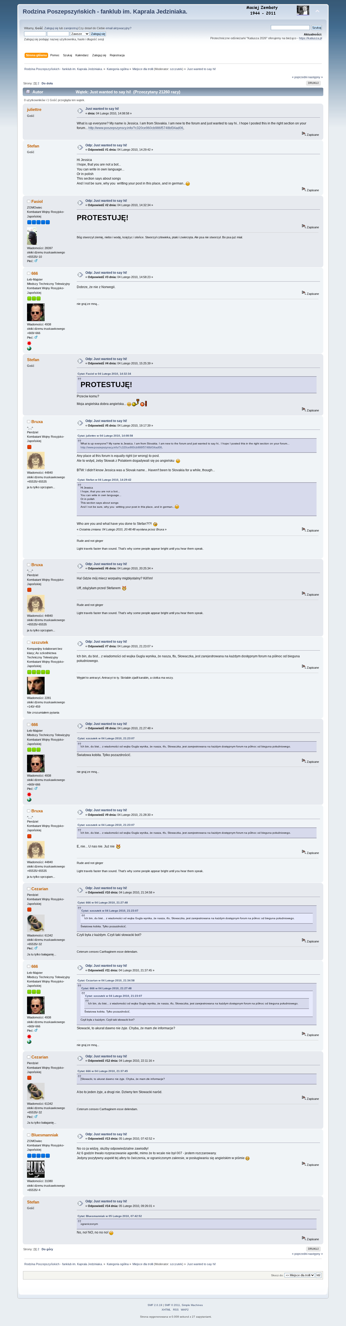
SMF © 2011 (172, 1305)
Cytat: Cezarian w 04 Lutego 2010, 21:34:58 (106, 980)
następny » (315, 77)
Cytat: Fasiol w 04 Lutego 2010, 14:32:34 (104, 373)
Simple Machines (192, 1305)
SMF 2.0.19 (155, 1305)
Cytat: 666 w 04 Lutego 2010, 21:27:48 (103, 902)
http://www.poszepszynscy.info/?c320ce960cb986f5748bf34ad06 (135, 128)
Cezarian (39, 888)
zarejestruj (71, 28)
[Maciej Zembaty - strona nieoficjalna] (29, 349)
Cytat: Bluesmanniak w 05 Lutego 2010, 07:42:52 (110, 1216)
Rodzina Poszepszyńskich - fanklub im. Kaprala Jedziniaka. (105, 11)
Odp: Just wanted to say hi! (106, 145)
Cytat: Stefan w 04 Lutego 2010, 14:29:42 (104, 479)
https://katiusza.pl (310, 38)
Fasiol (37, 201)
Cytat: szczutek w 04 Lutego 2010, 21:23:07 (106, 738)
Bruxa (37, 421)
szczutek (176, 69)
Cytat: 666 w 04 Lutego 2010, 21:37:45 (103, 1071)
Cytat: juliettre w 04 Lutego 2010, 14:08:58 (105, 435)
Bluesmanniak (44, 1135)
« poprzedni (299, 77)
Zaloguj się (51, 28)
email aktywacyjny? (118, 28)
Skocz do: (277, 1275)
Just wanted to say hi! (102, 109)
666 (34, 273)
